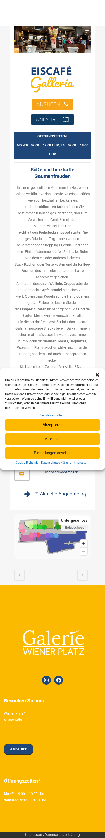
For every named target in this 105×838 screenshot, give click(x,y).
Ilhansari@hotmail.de (62, 472)
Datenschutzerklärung (56, 462)
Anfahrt (18, 749)
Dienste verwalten (51, 415)
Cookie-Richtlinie (27, 462)
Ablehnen (52, 439)
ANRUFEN (48, 104)
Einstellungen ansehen (52, 453)
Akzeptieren (52, 424)
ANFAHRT (47, 119)
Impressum (81, 462)
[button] (97, 374)
